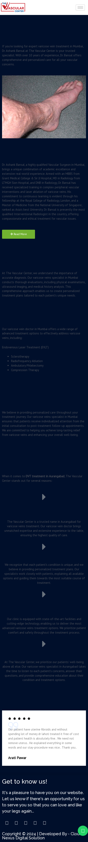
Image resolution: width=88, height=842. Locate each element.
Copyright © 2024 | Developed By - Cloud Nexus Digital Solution (42, 835)
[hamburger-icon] (80, 7)
